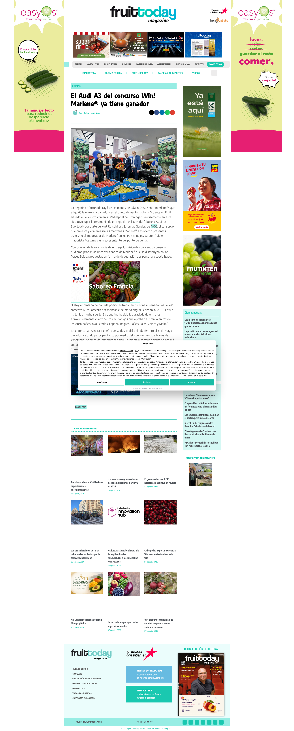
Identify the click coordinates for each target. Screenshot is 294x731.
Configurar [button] (166, 728)
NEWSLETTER (144, 690)
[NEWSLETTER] (132, 692)
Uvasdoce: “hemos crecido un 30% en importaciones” (200, 397)
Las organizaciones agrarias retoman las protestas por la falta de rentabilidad (85, 554)
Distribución (183, 64)
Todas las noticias (82, 693)
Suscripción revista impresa (86, 678)
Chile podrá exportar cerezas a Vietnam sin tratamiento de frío (160, 554)
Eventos (199, 64)
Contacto (77, 674)
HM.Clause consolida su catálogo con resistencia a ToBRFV (201, 444)
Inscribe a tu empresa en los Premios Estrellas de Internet (200, 424)
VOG (154, 226)
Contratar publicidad (83, 698)
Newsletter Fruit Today (84, 683)
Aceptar (192, 382)
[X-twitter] (185, 722)
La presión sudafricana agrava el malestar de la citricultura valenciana (201, 334)
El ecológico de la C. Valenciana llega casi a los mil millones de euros (200, 434)
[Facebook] (197, 722)
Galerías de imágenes (170, 73)
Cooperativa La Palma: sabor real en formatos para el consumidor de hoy (201, 406)
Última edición (113, 73)
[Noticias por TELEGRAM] (132, 672)
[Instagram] (190, 722)
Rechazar (147, 382)
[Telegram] (215, 722)
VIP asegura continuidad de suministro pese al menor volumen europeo (158, 623)
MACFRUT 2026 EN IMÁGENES (200, 458)
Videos (196, 73)
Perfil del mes (140, 73)
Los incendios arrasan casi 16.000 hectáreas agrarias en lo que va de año (201, 323)
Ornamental (164, 64)
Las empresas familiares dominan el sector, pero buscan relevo (202, 416)
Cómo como (215, 64)
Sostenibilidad (144, 64)
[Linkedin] (203, 722)
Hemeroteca (89, 73)
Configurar (102, 382)
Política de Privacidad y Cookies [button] (146, 728)
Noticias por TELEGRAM (149, 670)
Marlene (80, 407)
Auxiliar (127, 64)
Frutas (78, 64)
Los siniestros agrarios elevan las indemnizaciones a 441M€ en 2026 (123, 483)
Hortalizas (93, 64)
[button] (66, 64)
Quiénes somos (80, 669)
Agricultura (110, 64)
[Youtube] (209, 722)
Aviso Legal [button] (126, 728)
